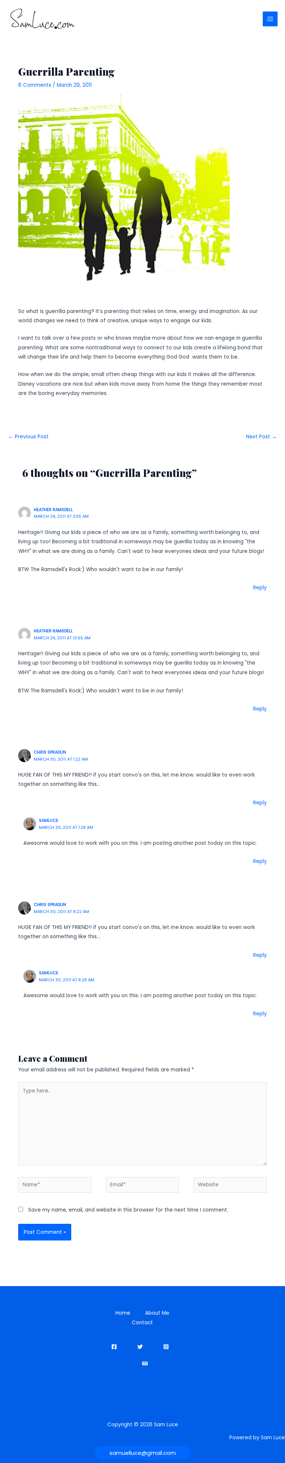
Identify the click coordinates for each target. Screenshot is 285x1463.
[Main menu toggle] (270, 19)
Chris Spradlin (50, 752)
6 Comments (34, 85)
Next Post (261, 436)
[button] (143, 1452)
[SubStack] (145, 1363)
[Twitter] (140, 1346)
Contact (142, 1322)
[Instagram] (166, 1346)
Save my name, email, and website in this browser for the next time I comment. (128, 1209)
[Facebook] (114, 1346)
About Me (157, 1313)
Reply (260, 587)
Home (122, 1313)
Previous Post (28, 436)
